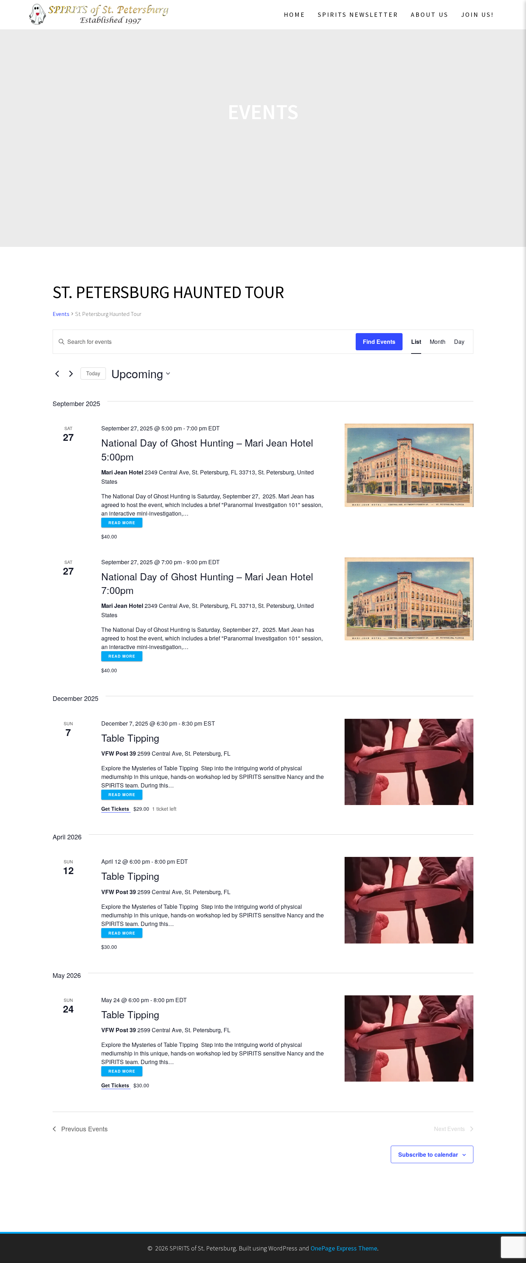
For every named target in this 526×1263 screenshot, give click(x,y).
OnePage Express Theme (344, 1248)
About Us (429, 14)
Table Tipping (130, 738)
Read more (121, 522)
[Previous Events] (57, 373)
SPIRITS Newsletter (358, 14)
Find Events (379, 341)
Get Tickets (116, 808)
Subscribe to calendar (428, 1154)
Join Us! (477, 14)
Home (294, 14)
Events (61, 313)
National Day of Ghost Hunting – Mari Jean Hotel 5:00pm (207, 449)
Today (93, 373)
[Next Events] (71, 373)
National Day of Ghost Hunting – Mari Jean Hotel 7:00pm (207, 583)
